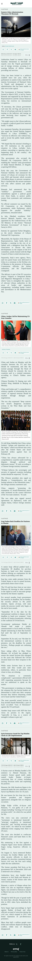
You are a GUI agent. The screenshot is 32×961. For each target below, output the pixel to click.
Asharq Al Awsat (6, 348)
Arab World (4, 8)
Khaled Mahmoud (9, 44)
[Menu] (1, 3)
